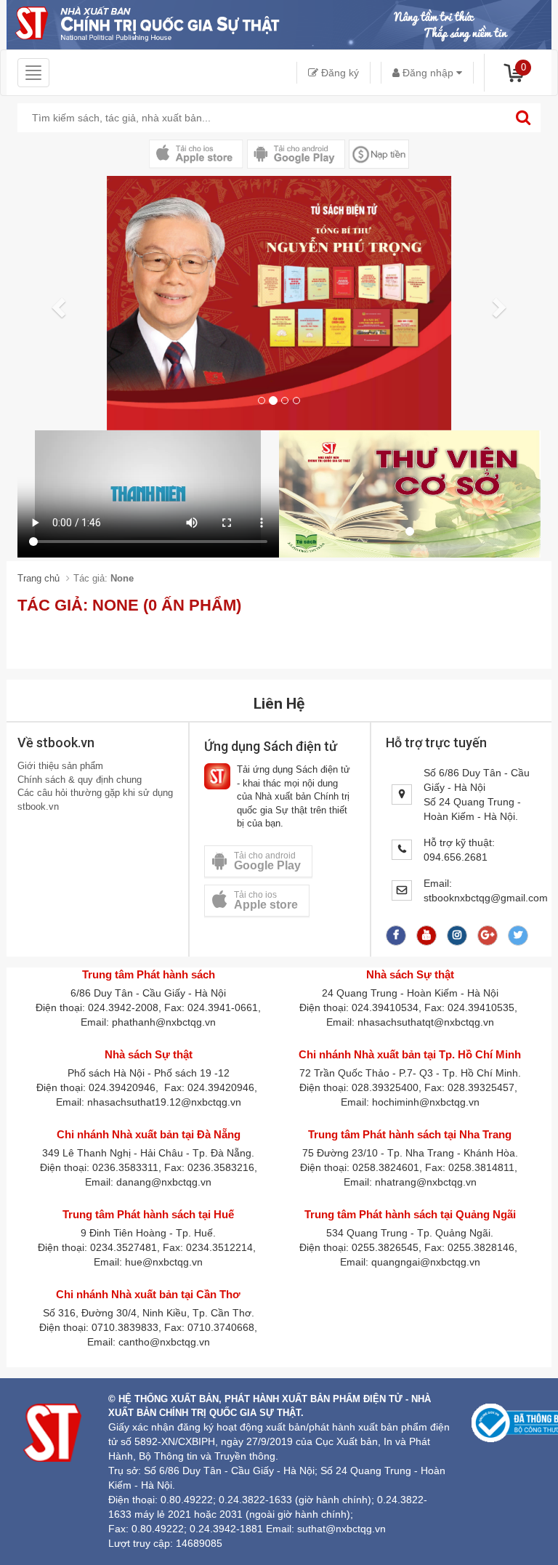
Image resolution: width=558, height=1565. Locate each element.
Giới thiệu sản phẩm (60, 765)
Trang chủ (38, 578)
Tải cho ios (266, 900)
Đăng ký (338, 73)
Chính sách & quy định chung (79, 779)
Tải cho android (267, 861)
